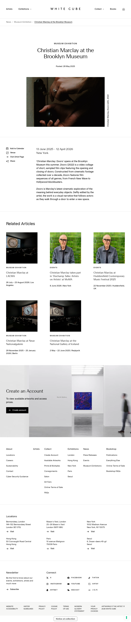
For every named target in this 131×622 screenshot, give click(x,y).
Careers (9, 460)
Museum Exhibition (22, 22)
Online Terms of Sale (53, 487)
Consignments (50, 471)
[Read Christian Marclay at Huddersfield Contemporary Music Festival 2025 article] (109, 248)
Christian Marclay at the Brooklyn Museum (53, 22)
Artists (9, 9)
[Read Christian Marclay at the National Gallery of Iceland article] (65, 316)
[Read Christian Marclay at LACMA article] (21, 248)
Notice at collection (65, 619)
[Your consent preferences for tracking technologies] (126, 617)
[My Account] (123, 9)
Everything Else (113, 460)
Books (113, 9)
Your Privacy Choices (94, 609)
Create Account (51, 455)
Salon (46, 477)
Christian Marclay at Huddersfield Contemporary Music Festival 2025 (109, 276)
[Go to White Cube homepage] (65, 9)
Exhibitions (24, 9)
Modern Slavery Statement (79, 609)
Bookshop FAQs (113, 471)
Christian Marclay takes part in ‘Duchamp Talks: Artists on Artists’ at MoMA (65, 276)
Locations (10, 455)
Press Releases (90, 455)
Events (53, 268)
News (8, 22)
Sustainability (12, 466)
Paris (70, 471)
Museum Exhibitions (92, 466)
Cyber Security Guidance (17, 477)
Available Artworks (52, 460)
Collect (98, 9)
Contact (9, 471)
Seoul (70, 477)
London (71, 455)
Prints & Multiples (52, 466)
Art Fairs (47, 482)
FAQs (46, 493)
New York (72, 466)
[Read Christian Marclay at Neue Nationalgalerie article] (21, 316)
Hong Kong (73, 460)
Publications (111, 455)
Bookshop (111, 449)
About (9, 449)
